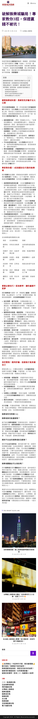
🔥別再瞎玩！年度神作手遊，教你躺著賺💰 (18, 664)
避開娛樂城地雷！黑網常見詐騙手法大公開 (16, 80)
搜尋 (3, 649)
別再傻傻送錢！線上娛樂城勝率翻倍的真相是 (19, 551)
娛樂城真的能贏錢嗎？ (11, 91)
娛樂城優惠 (6, 692)
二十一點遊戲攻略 (9, 682)
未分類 (4, 699)
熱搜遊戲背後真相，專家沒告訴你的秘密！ (18, 668)
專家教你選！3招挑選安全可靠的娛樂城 (15, 83)
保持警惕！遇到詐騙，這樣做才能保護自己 (16, 87)
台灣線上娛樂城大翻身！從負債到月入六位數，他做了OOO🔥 (19, 595)
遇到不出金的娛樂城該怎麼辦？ (14, 93)
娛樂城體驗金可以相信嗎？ (13, 95)
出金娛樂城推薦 (8, 685)
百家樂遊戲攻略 (8, 703)
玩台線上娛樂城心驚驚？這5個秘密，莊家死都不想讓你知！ (19, 640)
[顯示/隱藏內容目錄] (28, 77)
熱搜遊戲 (5, 701)
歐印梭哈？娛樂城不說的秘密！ (14, 666)
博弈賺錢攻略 (7, 687)
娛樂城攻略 (6, 694)
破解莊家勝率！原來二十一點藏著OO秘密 (18, 673)
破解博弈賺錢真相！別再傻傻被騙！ (15, 671)
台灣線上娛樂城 (27, 31)
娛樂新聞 (5, 696)
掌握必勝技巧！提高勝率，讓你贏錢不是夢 (16, 85)
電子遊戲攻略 (7, 706)
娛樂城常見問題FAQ (11, 89)
